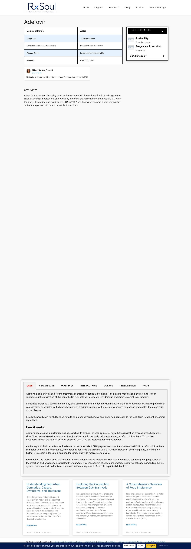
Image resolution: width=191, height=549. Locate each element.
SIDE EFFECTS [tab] (46, 385)
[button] (147, 56)
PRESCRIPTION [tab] (128, 385)
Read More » (32, 525)
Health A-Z (114, 7)
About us (140, 7)
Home (86, 7)
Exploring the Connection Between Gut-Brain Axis (92, 486)
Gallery (127, 7)
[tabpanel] (95, 432)
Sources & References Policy (68, 542)
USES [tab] (29, 385)
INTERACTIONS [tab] (88, 385)
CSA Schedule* (138, 56)
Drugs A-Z (99, 7)
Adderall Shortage (157, 7)
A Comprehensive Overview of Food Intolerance (144, 486)
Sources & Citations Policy (130, 542)
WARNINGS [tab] (67, 385)
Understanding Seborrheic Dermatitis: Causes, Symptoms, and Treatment (44, 487)
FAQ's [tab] (146, 385)
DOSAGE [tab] (108, 385)
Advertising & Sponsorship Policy (99, 542)
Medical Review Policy (155, 542)
